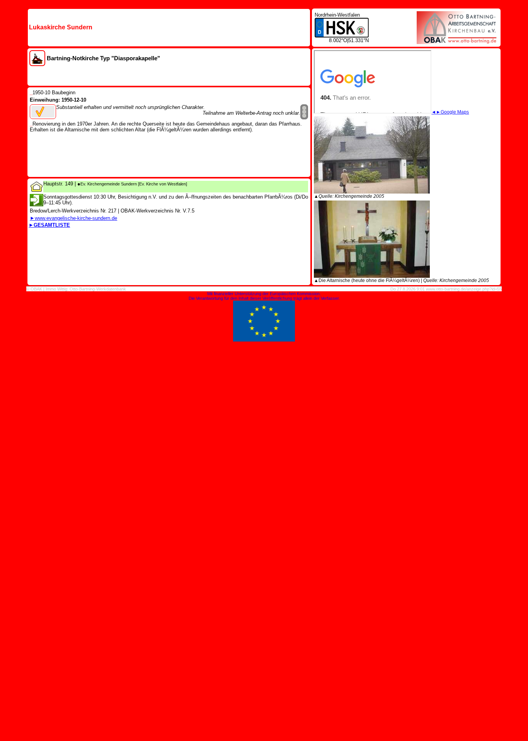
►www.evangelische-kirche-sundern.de (73, 218)
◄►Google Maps (450, 112)
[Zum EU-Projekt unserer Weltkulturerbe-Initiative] (264, 340)
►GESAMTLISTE (49, 225)
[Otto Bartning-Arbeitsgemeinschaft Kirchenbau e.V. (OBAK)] (457, 42)
